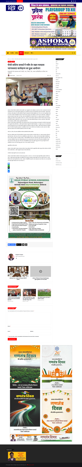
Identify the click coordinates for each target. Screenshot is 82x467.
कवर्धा (13, 61)
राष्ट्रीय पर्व (57, 125)
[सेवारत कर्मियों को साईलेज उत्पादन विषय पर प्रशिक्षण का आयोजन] (44, 292)
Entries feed (58, 160)
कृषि (56, 71)
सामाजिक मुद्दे (57, 145)
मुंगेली (56, 113)
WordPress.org (58, 164)
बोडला (57, 103)
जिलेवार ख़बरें (27, 52)
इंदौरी (56, 61)
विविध (32, 52)
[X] (29, 168)
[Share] (29, 171)
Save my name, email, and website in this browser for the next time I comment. (24, 336)
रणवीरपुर (57, 115)
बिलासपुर (57, 99)
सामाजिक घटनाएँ (58, 143)
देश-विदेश (12, 52)
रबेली (56, 117)
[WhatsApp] (29, 166)
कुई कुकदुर (57, 67)
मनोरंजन (57, 109)
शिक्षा (56, 133)
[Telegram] (29, 169)
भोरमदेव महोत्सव (58, 105)
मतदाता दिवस (58, 107)
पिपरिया (57, 97)
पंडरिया (57, 93)
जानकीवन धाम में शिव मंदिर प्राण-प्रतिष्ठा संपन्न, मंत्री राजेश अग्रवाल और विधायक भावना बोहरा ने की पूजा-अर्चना (29, 298)
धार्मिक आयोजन (58, 91)
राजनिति (57, 121)
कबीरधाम (21, 52)
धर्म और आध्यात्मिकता (59, 89)
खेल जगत (57, 75)
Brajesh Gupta (12, 75)
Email (9, 331)
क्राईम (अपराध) (58, 73)
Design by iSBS (31, 464)
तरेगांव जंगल (57, 83)
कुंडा (56, 69)
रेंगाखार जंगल (58, 127)
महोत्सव (57, 111)
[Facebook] (29, 164)
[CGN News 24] (15, 8)
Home (9, 59)
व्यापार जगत (57, 131)
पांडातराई (57, 95)
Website (31, 331)
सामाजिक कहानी (58, 141)
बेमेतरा (57, 101)
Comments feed (59, 162)
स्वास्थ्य (57, 149)
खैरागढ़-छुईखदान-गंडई (59, 77)
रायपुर (56, 123)
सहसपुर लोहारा (58, 139)
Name (9, 326)
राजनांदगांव (57, 119)
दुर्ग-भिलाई (57, 85)
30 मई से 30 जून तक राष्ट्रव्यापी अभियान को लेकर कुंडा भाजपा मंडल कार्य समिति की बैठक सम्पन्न (14, 298)
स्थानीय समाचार (58, 147)
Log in (57, 158)
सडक (56, 137)
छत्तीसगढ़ (16, 52)
